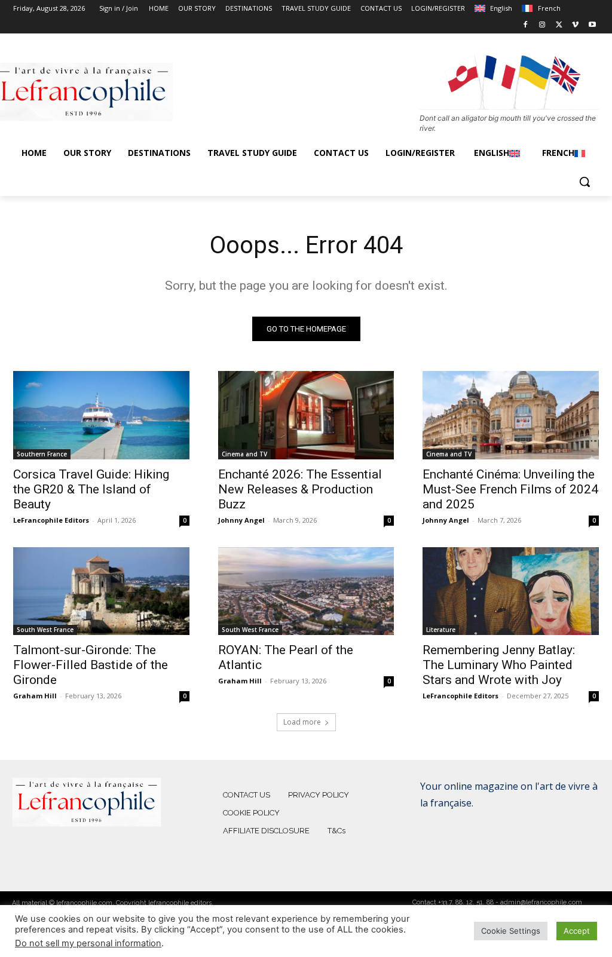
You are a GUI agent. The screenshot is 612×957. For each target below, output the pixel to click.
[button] (584, 181)
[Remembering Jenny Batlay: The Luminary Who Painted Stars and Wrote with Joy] (511, 591)
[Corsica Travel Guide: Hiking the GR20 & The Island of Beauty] (101, 415)
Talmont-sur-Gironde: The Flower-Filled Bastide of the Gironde (90, 665)
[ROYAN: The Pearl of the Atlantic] (306, 591)
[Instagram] (542, 25)
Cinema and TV (244, 454)
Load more (302, 722)
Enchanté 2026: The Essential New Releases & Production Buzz (300, 489)
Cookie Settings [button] (510, 930)
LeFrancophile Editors (51, 520)
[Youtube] (592, 25)
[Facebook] (526, 25)
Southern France (42, 454)
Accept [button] (577, 930)
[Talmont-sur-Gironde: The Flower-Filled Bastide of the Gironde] (101, 591)
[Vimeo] (575, 25)
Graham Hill (35, 695)
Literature (440, 629)
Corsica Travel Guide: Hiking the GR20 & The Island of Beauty (91, 489)
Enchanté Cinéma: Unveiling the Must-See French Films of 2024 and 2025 (510, 489)
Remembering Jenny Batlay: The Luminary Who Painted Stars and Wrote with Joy (499, 665)
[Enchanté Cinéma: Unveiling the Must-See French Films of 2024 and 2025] (511, 415)
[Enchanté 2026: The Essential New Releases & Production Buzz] (306, 415)
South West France (45, 629)
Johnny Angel (241, 520)
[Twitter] (559, 25)
